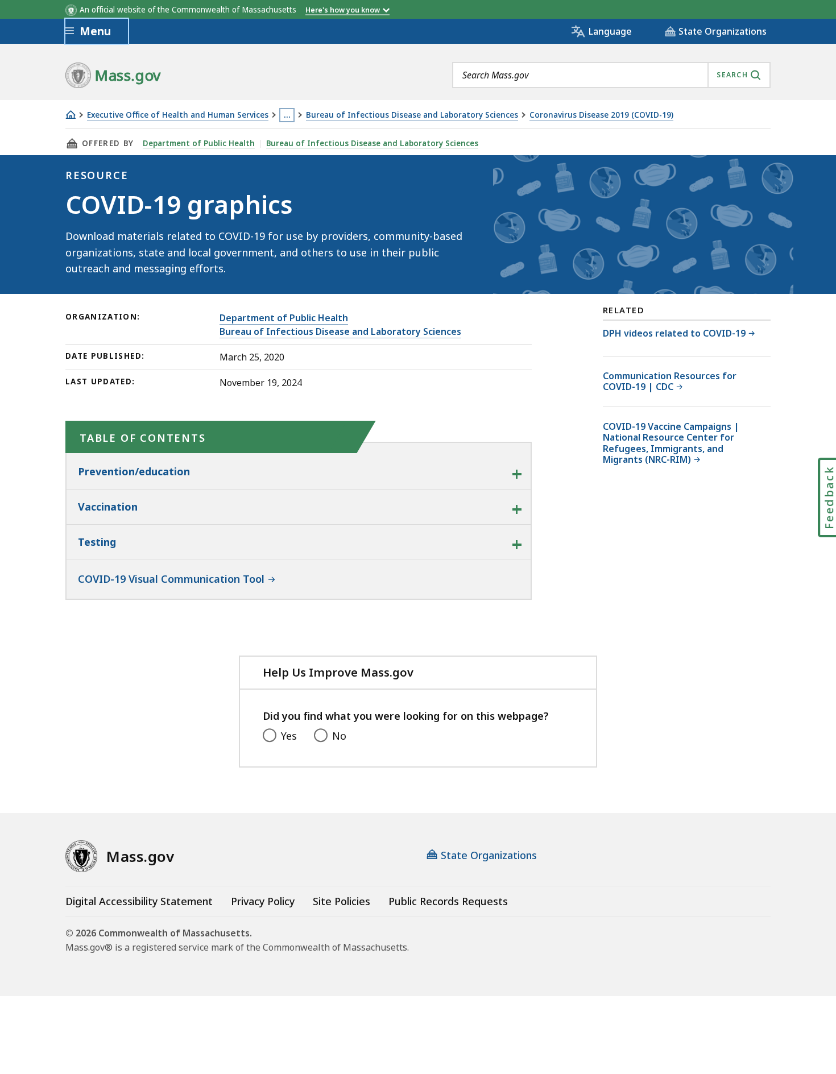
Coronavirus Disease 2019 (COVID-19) (601, 115)
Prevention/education (134, 471)
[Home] (70, 114)
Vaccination (108, 506)
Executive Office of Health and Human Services (177, 115)
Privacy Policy (263, 901)
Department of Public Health (199, 143)
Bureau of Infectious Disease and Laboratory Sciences (412, 115)
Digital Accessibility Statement (139, 901)
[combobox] (611, 75)
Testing (97, 542)
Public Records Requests (448, 901)
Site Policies (341, 901)
